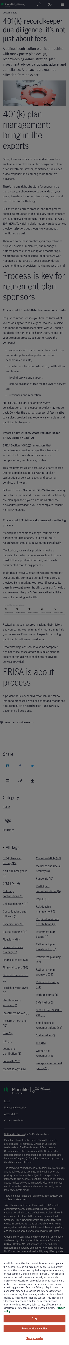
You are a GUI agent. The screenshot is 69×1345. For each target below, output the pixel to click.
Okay (34, 1318)
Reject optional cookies (34, 1329)
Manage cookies (34, 1338)
